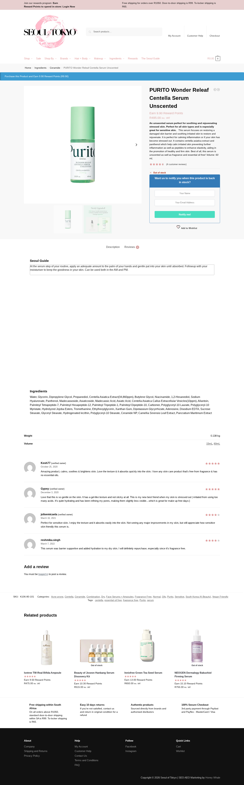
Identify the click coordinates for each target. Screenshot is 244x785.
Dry (103, 596)
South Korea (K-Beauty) (198, 596)
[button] (213, 59)
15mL (209, 443)
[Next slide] (136, 144)
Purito (170, 596)
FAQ (77, 765)
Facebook (130, 746)
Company (29, 746)
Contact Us (81, 755)
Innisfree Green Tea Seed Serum (143, 672)
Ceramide (55, 68)
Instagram (131, 751)
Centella (69, 596)
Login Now (69, 6)
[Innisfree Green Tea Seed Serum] (147, 645)
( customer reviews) (176, 164)
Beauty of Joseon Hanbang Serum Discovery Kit (94, 674)
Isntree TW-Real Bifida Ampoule (42, 672)
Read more (97, 694)
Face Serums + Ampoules (119, 596)
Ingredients (40, 68)
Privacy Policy (32, 755)
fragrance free (130, 600)
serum (150, 600)
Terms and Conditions (86, 760)
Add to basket (46, 690)
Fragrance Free (143, 596)
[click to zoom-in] (83, 145)
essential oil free (113, 600)
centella (99, 600)
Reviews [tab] (131, 247)
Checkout (215, 35)
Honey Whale (212, 777)
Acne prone (57, 596)
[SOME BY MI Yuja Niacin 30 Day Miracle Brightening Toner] (218, 89)
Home (28, 68)
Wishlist (180, 751)
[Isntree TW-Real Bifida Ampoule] (46, 645)
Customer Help (195, 35)
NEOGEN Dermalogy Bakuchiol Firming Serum (193, 674)
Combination (93, 596)
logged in (43, 574)
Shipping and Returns (35, 751)
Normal (157, 596)
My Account (174, 35)
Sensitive (179, 596)
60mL (217, 443)
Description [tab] (113, 247)
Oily (164, 596)
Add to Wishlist (188, 228)
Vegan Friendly (220, 596)
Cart (178, 746)
